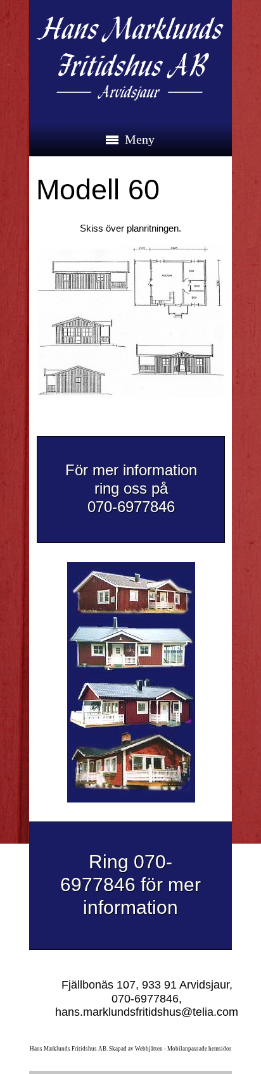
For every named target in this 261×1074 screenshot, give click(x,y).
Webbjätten (149, 1049)
